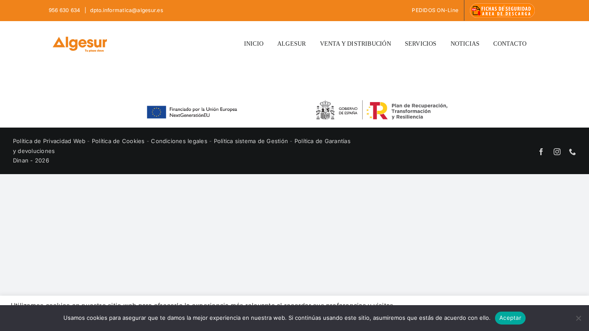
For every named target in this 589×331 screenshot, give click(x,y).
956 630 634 (65, 10)
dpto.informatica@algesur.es (126, 10)
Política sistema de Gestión (251, 140)
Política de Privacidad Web (50, 140)
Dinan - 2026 (31, 160)
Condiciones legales (180, 140)
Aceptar (510, 317)
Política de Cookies (119, 140)
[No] (578, 318)
